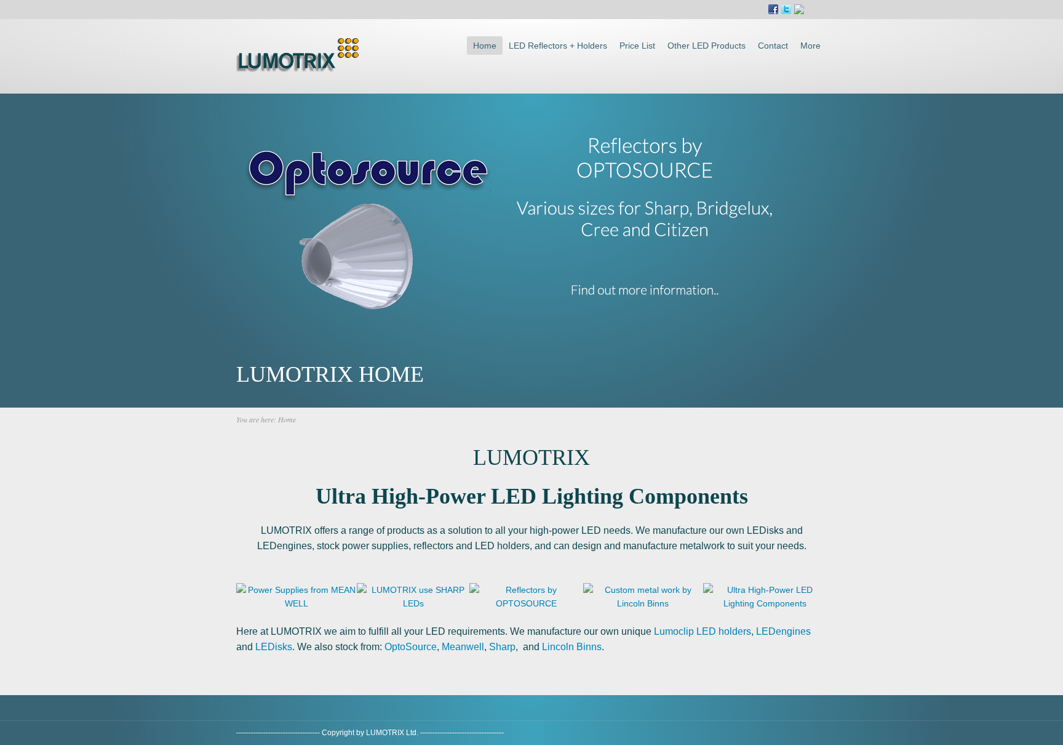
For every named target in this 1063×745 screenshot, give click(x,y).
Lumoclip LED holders (702, 631)
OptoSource (410, 647)
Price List (637, 45)
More (810, 45)
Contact (773, 45)
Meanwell (463, 647)
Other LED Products (706, 45)
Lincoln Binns (572, 647)
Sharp (502, 647)
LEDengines (783, 631)
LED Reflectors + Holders (558, 45)
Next (584, 346)
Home (484, 45)
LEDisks (273, 647)
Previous (479, 346)
